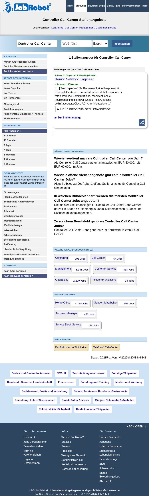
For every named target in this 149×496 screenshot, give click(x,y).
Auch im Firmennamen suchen (21, 66)
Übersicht (29, 437)
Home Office (71, 303)
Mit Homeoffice (12, 98)
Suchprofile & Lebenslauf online (109, 452)
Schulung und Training (95, 382)
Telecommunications (113, 280)
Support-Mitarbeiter (114, 303)
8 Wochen (9, 164)
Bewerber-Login (96, 6)
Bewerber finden (33, 446)
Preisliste (66, 450)
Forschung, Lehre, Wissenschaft (35, 400)
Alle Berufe (105, 481)
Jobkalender (106, 468)
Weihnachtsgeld (13, 220)
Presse (65, 446)
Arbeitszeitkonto (13, 235)
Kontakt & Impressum (74, 464)
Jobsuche (105, 441)
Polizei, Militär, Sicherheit (54, 409)
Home (70, 6)
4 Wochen (9, 159)
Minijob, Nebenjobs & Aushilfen (114, 400)
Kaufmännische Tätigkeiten (71, 347)
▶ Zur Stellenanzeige (68, 117)
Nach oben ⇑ (136, 426)
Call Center (71, 27)
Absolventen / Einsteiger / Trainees (23, 113)
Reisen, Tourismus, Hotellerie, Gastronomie (100, 391)
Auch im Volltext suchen (17, 71)
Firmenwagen (11, 192)
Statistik (66, 441)
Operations (70, 280)
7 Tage (7, 150)
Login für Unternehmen (31, 461)
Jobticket (9, 211)
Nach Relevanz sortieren (17, 275)
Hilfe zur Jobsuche (110, 446)
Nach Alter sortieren (15, 271)
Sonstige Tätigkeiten (124, 373)
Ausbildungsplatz (13, 109)
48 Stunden (10, 140)
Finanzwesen (66, 382)
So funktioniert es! (72, 459)
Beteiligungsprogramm (17, 239)
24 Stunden (10, 135)
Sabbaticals (10, 206)
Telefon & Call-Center (105, 347)
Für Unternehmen (131, 6)
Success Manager (75, 314)
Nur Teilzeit (10, 93)
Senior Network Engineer (74, 79)
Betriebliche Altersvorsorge (19, 201)
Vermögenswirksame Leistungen (22, 254)
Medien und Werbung (128, 382)
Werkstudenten (12, 118)
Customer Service (106, 27)
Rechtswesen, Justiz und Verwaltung (44, 391)
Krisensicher (11, 230)
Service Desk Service (77, 325)
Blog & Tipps (113, 6)
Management (86, 27)
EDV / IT (61, 373)
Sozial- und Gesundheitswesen (31, 373)
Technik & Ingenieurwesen (89, 373)
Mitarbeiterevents (13, 216)
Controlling (57, 27)
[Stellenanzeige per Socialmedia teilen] (142, 122)
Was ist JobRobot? (72, 437)
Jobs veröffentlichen (35, 441)
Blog (102, 463)
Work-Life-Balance (14, 258)
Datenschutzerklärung (74, 468)
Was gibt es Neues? (73, 455)
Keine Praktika (12, 88)
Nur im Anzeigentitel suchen (20, 61)
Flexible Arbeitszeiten (16, 197)
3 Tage (7, 145)
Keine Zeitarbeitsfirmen (17, 83)
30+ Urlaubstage (13, 225)
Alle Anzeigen (12, 131)
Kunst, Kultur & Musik (75, 400)
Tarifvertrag (10, 244)
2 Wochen (9, 154)
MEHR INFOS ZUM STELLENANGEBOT (85, 109)
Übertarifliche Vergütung (17, 249)
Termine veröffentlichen (32, 452)
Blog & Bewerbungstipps (109, 474)
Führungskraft (11, 104)
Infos (145, 6)
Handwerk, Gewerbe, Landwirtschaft (29, 382)
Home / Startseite (109, 437)
